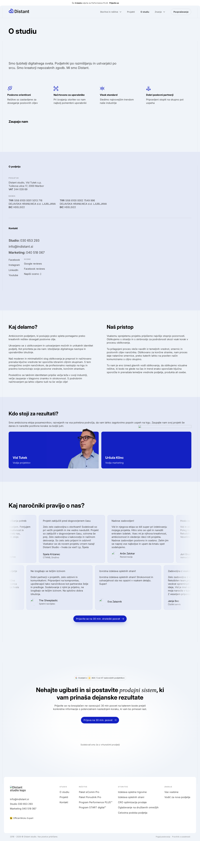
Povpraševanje (180, 12)
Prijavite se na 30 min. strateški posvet (98, 618)
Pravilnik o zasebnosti (181, 837)
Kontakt (64, 802)
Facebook (14, 259)
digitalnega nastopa (71, 348)
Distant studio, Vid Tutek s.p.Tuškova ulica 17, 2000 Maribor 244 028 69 (26, 186)
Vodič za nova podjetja (177, 797)
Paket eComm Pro (89, 792)
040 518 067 (27, 252)
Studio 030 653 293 (21, 803)
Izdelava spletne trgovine (132, 792)
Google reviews (33, 263)
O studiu (145, 12)
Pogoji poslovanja (163, 837)
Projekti (131, 12)
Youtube (13, 275)
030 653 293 (24, 240)
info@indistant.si (21, 246)
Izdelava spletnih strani (131, 797)
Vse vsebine (171, 792)
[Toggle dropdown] (120, 12)
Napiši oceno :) (32, 273)
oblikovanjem (34, 345)
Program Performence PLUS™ (95, 802)
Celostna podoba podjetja (132, 812)
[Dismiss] (197, 2)
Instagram (14, 264)
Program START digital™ (92, 807)
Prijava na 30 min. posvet (98, 720)
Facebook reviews (34, 268)
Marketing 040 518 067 (23, 808)
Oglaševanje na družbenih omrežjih (138, 807)
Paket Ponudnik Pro (90, 797)
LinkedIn (13, 270)
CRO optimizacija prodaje (132, 802)
